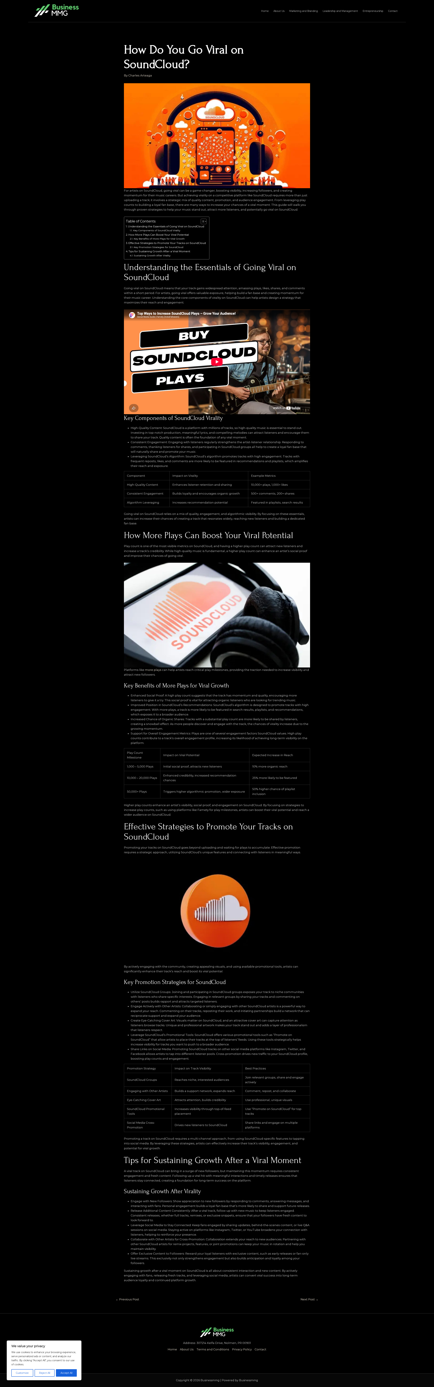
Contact (393, 11)
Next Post (309, 1299)
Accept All (66, 1372)
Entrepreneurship (373, 11)
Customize (22, 1372)
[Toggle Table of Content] (202, 221)
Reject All (44, 1372)
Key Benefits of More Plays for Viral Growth (159, 238)
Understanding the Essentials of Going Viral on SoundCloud (166, 226)
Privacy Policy (242, 1349)
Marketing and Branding (303, 11)
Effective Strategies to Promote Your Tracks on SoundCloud (167, 243)
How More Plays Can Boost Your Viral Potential (158, 234)
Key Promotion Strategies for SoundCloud (158, 247)
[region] (44, 1360)
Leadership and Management (340, 11)
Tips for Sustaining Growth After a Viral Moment (159, 251)
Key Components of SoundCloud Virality (156, 230)
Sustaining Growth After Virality (152, 255)
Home (265, 11)
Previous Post (127, 1299)
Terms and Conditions (212, 1349)
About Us (278, 11)
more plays (153, 670)
